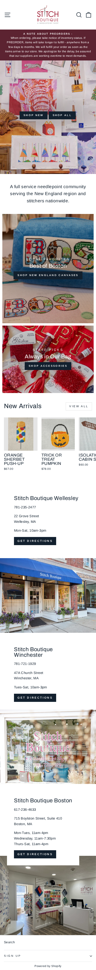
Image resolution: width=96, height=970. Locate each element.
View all (79, 406)
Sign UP (12, 955)
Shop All (62, 115)
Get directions (35, 541)
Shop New (33, 115)
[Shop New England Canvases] (48, 268)
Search (9, 942)
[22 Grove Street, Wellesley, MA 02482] (48, 557)
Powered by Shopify (48, 966)
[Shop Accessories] (48, 359)
